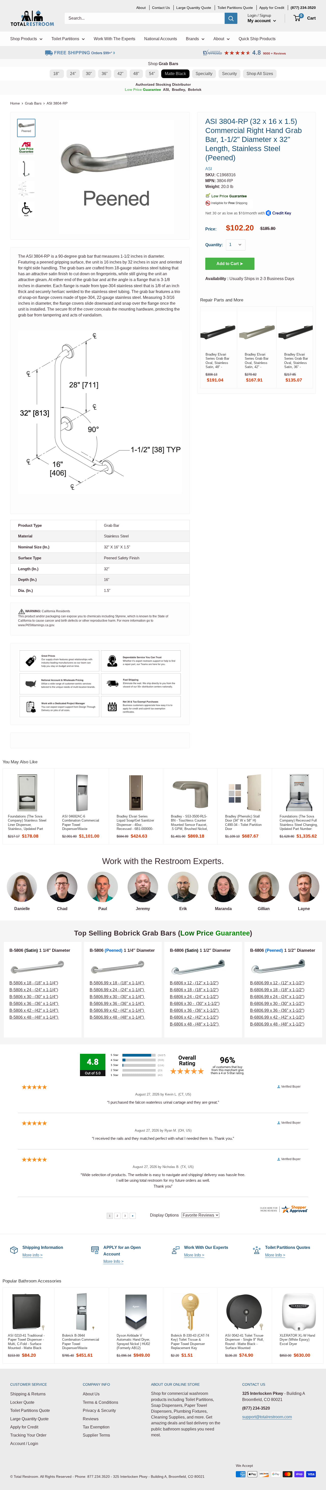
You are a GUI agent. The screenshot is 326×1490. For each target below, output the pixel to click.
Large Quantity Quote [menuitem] (193, 8)
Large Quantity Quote (29, 1419)
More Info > (113, 1261)
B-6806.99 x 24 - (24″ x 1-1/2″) (277, 997)
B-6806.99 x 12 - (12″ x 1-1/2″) (277, 983)
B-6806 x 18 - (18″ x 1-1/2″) (194, 990)
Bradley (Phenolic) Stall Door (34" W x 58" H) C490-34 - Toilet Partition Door (243, 822)
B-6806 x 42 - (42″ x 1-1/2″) (194, 1017)
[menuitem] (303, 8)
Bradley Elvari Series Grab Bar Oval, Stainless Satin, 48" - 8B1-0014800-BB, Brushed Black (217, 361)
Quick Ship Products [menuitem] (257, 39)
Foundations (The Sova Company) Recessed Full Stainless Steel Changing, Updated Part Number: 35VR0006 (299, 822)
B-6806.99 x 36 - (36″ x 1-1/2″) (277, 1010)
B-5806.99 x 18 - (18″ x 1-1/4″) (117, 983)
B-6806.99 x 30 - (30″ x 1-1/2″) (277, 1003)
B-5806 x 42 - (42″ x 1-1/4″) (33, 1010)
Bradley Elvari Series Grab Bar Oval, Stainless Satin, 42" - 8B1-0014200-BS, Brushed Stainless (256, 361)
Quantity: (214, 244)
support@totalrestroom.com (267, 1417)
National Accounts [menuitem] (160, 39)
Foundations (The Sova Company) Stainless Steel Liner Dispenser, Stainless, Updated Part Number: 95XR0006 (27, 822)
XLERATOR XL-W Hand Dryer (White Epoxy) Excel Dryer (297, 1340)
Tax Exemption (96, 1427)
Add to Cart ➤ (229, 263)
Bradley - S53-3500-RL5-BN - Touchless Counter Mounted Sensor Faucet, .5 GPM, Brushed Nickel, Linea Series (189, 822)
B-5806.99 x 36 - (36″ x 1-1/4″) (117, 1003)
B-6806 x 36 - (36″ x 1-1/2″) (195, 1010)
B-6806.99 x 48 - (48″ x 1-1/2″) (277, 1024)
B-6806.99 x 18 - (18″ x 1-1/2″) (277, 990)
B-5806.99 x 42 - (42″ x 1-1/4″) (117, 1010)
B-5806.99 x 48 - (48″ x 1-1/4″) (117, 1017)
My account (260, 20)
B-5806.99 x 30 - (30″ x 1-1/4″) (117, 997)
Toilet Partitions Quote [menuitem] (235, 8)
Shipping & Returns (28, 1394)
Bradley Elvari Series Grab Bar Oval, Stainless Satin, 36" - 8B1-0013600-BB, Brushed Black (296, 361)
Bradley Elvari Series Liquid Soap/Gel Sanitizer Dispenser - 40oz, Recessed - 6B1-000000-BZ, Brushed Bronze (135, 822)
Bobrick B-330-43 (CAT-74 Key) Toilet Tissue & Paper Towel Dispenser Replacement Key (190, 1342)
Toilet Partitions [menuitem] (65, 39)
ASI (166, 89)
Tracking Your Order (28, 1435)
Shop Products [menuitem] (23, 39)
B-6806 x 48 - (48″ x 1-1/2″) (195, 1024)
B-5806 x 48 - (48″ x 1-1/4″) (33, 1017)
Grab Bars (33, 103)
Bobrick (194, 89)
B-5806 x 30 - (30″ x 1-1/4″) (33, 997)
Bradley (178, 89)
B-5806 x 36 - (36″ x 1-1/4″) (34, 1003)
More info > (32, 1255)
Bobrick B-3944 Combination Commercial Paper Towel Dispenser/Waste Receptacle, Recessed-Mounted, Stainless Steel (80, 1342)
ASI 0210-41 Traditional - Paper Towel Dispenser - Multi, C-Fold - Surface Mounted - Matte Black (26, 1342)
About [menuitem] (141, 8)
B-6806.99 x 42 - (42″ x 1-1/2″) (277, 1017)
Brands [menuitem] (192, 39)
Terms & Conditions (100, 1402)
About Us (91, 1394)
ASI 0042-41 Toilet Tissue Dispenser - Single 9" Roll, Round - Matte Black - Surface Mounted (244, 1342)
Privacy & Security (99, 1410)
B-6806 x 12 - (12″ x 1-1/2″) (194, 983)
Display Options (164, 1215)
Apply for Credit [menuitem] (271, 8)
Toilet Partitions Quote (30, 1410)
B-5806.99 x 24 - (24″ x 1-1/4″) (117, 990)
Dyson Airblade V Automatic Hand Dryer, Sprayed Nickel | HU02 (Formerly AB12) (133, 1342)
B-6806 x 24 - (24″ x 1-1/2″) (194, 997)
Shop (163, 64)
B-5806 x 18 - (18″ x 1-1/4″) (33, 983)
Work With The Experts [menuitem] (114, 39)
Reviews (91, 1419)
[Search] (231, 18)
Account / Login (24, 1443)
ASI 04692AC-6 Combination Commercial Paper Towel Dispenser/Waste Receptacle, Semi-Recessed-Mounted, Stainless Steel (80, 822)
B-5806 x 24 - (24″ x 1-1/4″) (33, 990)
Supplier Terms (96, 1435)
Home (15, 103)
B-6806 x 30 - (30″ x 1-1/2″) (195, 1003)
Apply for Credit (24, 1427)
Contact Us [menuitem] (161, 8)
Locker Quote (22, 1402)
